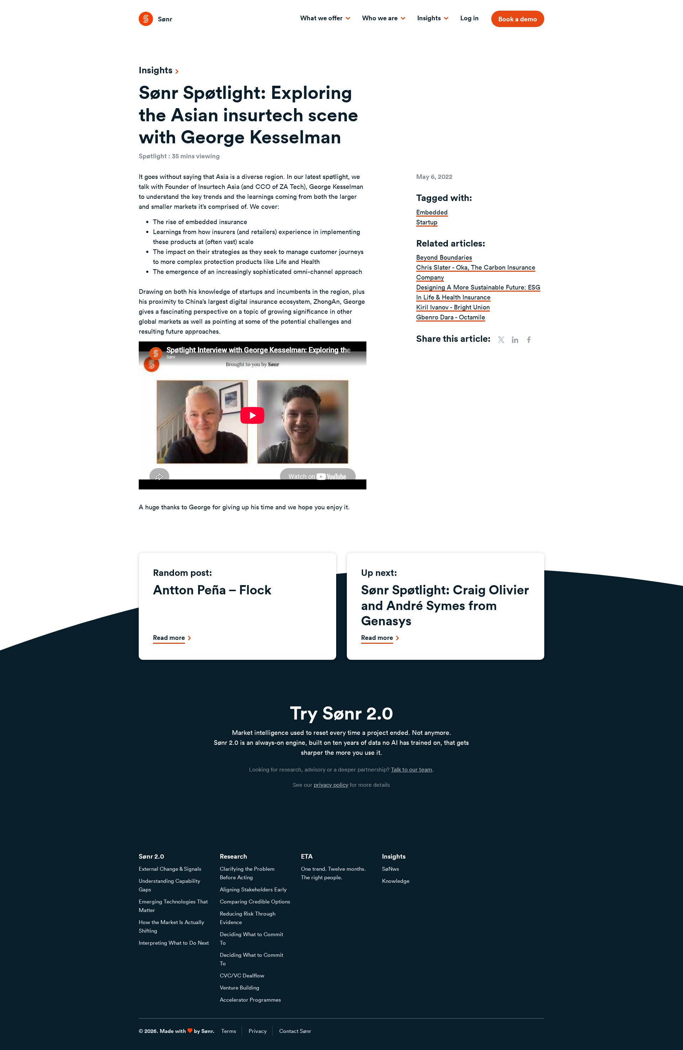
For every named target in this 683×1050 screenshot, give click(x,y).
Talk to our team (411, 769)
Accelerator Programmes (250, 999)
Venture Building (239, 987)
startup (427, 222)
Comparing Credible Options (255, 901)
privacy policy (331, 784)
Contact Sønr (295, 1030)
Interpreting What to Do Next (174, 942)
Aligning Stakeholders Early (253, 889)
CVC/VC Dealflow (242, 975)
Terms (228, 1030)
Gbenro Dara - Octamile (450, 317)
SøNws (390, 868)
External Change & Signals (170, 868)
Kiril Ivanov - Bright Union (453, 307)
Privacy (258, 1030)
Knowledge (395, 880)
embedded (432, 212)
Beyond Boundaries (444, 257)
